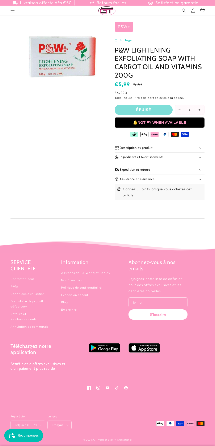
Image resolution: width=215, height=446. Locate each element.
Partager (126, 40)
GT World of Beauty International (112, 439)
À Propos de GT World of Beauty (85, 273)
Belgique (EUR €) (26, 424)
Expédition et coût (74, 295)
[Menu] (12, 10)
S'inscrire (158, 314)
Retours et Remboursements (23, 316)
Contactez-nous (22, 279)
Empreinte (69, 309)
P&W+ (124, 26)
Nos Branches (71, 280)
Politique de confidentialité (81, 287)
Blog (64, 302)
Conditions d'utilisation (27, 294)
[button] (184, 10)
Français (57, 424)
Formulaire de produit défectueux (26, 303)
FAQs (14, 286)
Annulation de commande (29, 327)
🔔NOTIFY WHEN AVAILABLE (159, 122)
